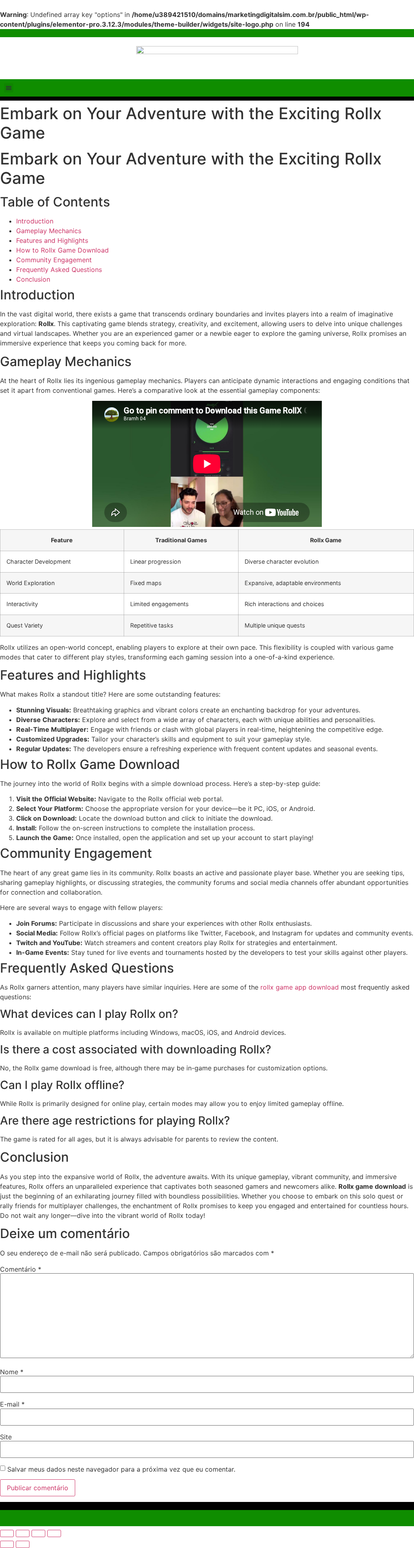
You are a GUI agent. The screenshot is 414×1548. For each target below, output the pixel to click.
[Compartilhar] (38, 1533)
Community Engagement (54, 260)
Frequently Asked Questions (59, 269)
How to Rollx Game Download (62, 250)
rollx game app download (299, 987)
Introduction (34, 221)
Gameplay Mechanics (48, 231)
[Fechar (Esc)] (54, 1533)
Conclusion (33, 279)
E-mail (12, 1404)
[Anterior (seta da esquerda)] (7, 1544)
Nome (11, 1372)
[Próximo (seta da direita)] (23, 1544)
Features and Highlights (52, 240)
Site (6, 1437)
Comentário (20, 1269)
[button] (8, 88)
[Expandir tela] (23, 1533)
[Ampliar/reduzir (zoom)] (7, 1533)
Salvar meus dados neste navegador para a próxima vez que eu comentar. (121, 1469)
